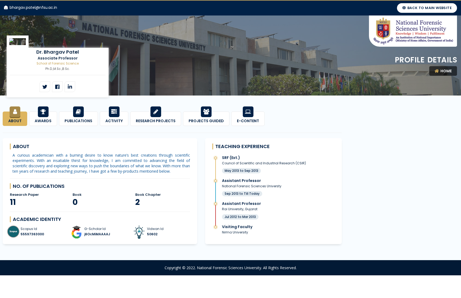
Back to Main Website (429, 7)
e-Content (248, 121)
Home (446, 71)
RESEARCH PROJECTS (156, 121)
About (15, 121)
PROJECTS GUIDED (206, 121)
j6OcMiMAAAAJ (97, 234)
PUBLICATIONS (78, 121)
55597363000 (32, 234)
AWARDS (43, 121)
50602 (152, 234)
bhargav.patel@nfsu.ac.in (33, 7)
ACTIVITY (114, 121)
